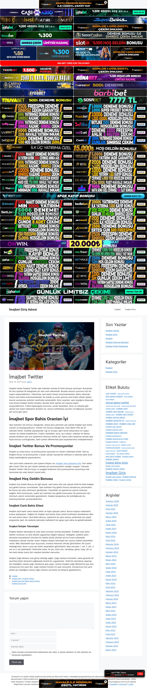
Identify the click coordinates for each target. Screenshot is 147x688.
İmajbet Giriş (130, 309)
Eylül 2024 (110, 540)
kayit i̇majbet (122, 451)
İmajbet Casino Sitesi (115, 469)
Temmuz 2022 (112, 642)
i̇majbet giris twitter (124, 414)
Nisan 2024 (111, 560)
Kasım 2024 (111, 532)
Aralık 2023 (111, 575)
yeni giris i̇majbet (113, 456)
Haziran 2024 (112, 552)
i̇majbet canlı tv (129, 412)
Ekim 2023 (110, 583)
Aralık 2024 (111, 529)
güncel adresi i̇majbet (117, 402)
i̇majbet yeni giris (111, 451)
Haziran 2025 (112, 513)
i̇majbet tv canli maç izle (113, 445)
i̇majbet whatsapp (113, 448)
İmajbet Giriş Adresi (23, 309)
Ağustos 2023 (112, 591)
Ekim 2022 (110, 630)
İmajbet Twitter (28, 579)
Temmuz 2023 (112, 595)
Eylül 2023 (110, 587)
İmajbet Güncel (129, 477)
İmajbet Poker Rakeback (117, 346)
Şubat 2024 (111, 568)
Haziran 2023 (112, 599)
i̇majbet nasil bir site (114, 430)
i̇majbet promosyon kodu (117, 439)
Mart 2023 (110, 611)
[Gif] (73, 148)
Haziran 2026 (112, 505)
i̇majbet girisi (110, 414)
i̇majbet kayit (112, 423)
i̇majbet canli (122, 408)
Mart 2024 (110, 564)
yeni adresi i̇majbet (123, 453)
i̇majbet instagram (130, 421)
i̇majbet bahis (110, 409)
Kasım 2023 (111, 579)
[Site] (36, 108)
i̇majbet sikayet (112, 442)
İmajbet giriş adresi (113, 477)
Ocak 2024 (111, 572)
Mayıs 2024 (111, 556)
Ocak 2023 (111, 618)
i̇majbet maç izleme (114, 427)
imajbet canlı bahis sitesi (113, 406)
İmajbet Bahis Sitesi (117, 462)
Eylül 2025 (110, 509)
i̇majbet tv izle (126, 445)
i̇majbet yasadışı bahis (128, 448)
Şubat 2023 (111, 615)
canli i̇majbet (111, 393)
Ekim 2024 (110, 536)
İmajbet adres (127, 456)
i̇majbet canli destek (115, 411)
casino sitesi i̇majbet (123, 393)
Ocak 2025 (111, 525)
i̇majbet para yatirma (116, 432)
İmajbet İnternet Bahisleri (117, 342)
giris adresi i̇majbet (114, 396)
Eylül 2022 (110, 634)
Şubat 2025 (111, 521)
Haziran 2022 (112, 646)
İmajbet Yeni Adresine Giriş (68, 463)
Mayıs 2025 (111, 517)
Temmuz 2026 (112, 501)
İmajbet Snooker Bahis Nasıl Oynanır (26, 581)
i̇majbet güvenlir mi (115, 420)
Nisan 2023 (111, 607)
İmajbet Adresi (112, 331)
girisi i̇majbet (128, 396)
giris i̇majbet (110, 399)
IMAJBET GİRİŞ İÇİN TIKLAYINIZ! (73, 63)
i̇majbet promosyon (113, 436)
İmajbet (118, 309)
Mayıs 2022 (111, 650)
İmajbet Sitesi (112, 480)
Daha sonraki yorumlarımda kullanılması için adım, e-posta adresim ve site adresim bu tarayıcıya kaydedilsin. (51, 653)
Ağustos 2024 (112, 544)
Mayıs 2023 (111, 603)
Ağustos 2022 (112, 638)
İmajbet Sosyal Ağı (19, 583)
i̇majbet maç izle (127, 423)
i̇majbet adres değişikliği (128, 406)
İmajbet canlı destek (113, 466)
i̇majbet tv (122, 442)
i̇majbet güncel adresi (115, 417)
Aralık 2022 (111, 622)
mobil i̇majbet (110, 453)
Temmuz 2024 (112, 548)
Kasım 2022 (111, 626)
